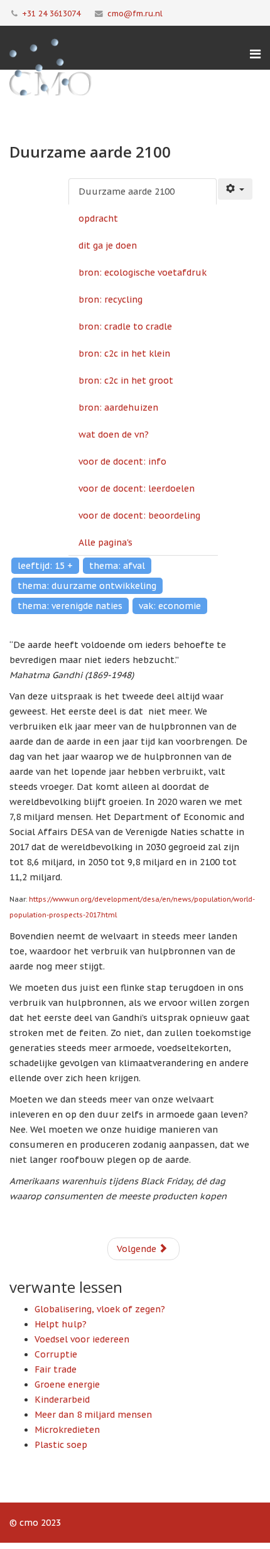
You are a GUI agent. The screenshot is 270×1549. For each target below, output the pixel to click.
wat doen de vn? (113, 434)
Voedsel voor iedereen (82, 1339)
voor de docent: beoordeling (139, 515)
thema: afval (117, 565)
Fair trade (56, 1369)
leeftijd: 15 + (45, 565)
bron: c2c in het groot (125, 380)
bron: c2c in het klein (124, 353)
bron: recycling (110, 299)
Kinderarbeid (62, 1399)
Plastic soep (61, 1444)
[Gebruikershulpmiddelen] (235, 189)
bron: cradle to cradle (125, 326)
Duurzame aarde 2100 (126, 191)
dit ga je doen (107, 245)
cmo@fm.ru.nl (135, 13)
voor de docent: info (122, 461)
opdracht (98, 218)
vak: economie (170, 606)
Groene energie (67, 1384)
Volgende (138, 1249)
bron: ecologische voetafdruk (142, 272)
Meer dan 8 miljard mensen (93, 1414)
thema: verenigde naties (70, 606)
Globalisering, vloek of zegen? (100, 1309)
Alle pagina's (105, 542)
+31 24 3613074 (51, 13)
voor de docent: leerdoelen (136, 488)
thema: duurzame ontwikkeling (87, 585)
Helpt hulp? (61, 1324)
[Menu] (255, 54)
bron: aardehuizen (118, 407)
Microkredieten (67, 1429)
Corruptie (56, 1354)
